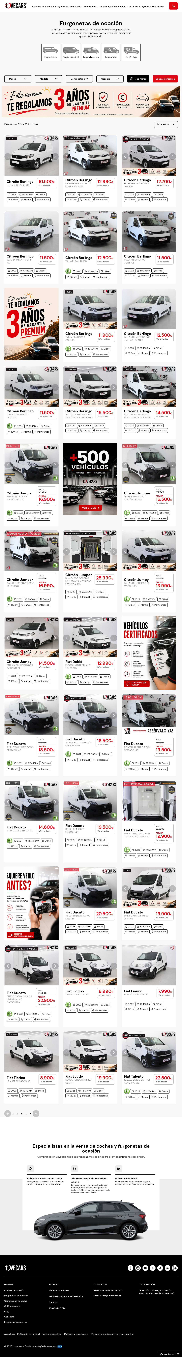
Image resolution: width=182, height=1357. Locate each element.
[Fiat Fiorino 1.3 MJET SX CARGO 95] (31, 1051)
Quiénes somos (117, 6)
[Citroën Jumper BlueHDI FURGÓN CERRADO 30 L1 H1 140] (31, 550)
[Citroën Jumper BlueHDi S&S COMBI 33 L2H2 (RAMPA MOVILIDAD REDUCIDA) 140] (90, 550)
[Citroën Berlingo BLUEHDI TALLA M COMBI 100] (31, 231)
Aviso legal (9, 1334)
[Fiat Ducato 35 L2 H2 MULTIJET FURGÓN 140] (90, 801)
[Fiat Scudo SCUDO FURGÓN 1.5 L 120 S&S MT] (90, 1051)
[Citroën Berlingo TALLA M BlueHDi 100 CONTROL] (149, 231)
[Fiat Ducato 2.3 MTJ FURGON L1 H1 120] (31, 801)
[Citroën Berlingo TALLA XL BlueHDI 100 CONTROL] (31, 386)
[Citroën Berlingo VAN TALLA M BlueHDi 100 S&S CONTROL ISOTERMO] (90, 386)
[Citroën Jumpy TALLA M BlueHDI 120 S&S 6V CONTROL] (31, 637)
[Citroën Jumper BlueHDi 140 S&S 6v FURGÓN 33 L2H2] (149, 464)
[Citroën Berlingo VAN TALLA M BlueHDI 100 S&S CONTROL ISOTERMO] (149, 386)
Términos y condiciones (76, 1334)
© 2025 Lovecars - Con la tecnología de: (25, 1346)
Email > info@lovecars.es (107, 1295)
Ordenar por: (164, 124)
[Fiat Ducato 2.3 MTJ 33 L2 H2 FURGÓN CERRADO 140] (149, 714)
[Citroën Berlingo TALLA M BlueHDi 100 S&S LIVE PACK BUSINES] (149, 309)
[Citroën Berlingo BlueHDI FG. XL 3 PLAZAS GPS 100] (149, 155)
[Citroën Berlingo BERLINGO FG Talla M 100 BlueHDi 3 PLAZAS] (90, 155)
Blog (6, 1311)
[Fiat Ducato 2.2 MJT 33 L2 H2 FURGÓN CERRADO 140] (31, 714)
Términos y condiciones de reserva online (112, 1334)
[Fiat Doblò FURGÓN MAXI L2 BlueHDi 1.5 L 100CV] (90, 637)
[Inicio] (15, 5)
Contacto (132, 6)
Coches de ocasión (43, 6)
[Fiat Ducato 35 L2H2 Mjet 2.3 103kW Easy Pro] (149, 887)
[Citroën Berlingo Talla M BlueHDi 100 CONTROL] (90, 309)
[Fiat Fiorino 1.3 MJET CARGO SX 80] (90, 965)
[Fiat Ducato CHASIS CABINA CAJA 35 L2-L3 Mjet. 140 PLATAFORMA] (31, 965)
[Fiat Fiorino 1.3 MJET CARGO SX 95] (149, 965)
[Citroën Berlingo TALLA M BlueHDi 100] (90, 231)
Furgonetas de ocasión (68, 6)
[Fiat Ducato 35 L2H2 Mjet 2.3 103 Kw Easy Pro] (90, 887)
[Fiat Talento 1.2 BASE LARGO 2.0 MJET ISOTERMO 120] (149, 1051)
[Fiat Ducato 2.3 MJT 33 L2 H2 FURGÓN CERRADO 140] (90, 714)
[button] (7, 156)
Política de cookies (51, 1334)
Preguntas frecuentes (151, 6)
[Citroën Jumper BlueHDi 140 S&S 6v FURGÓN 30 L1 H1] (31, 464)
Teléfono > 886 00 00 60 (108, 1290)
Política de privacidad (28, 1334)
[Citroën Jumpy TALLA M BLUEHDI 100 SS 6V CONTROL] (149, 550)
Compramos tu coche (95, 6)
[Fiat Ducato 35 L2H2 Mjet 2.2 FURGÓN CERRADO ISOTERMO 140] (149, 801)
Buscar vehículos (165, 78)
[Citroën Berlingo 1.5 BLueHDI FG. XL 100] (31, 155)
